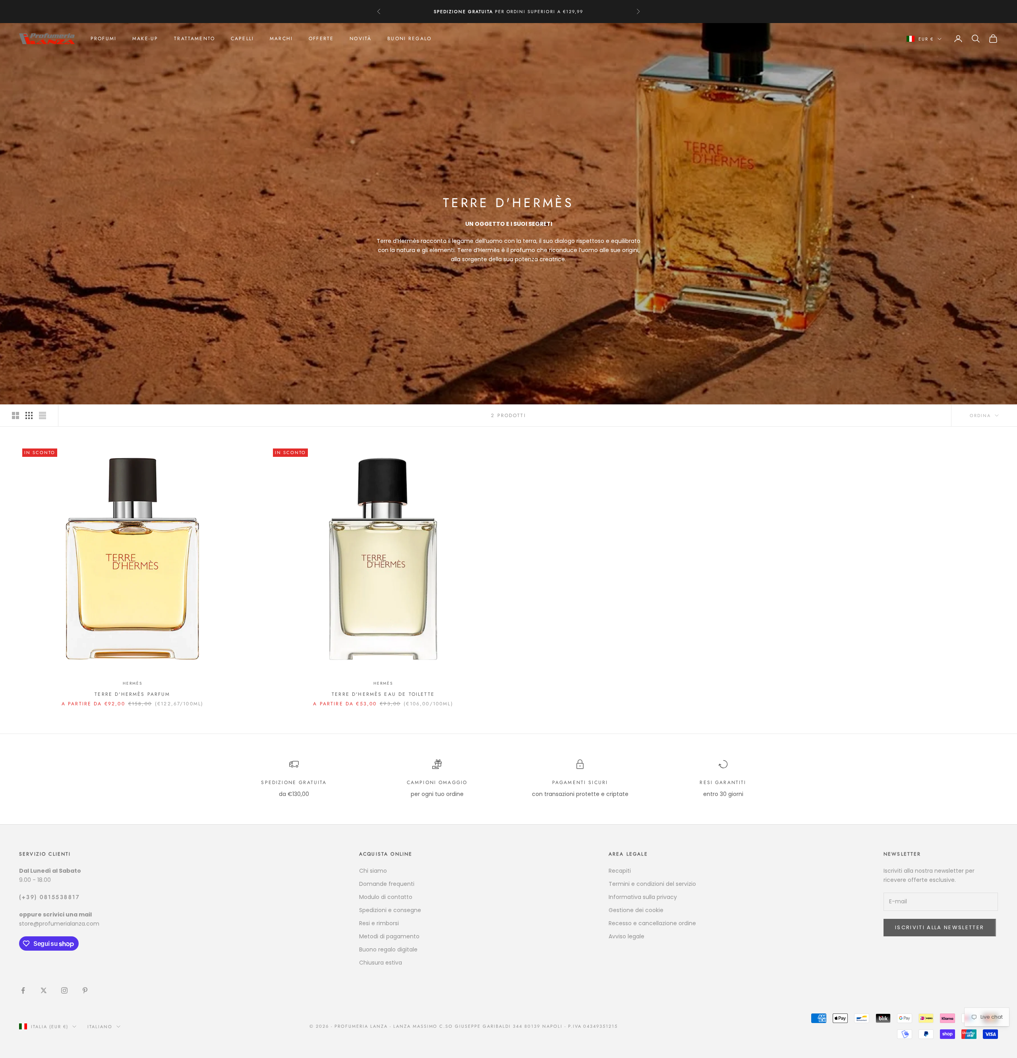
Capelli (242, 38)
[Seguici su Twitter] (44, 990)
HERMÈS (132, 683)
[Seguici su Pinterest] (85, 990)
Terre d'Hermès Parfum (132, 694)
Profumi (103, 38)
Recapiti (620, 871)
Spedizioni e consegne (390, 910)
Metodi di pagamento (389, 936)
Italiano (99, 1026)
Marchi (281, 38)
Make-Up (145, 38)
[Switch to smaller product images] (29, 415)
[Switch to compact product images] (42, 415)
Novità (360, 38)
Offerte (321, 38)
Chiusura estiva (380, 963)
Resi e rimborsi (379, 923)
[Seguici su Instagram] (64, 990)
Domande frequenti (386, 884)
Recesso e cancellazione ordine (652, 923)
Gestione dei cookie (636, 910)
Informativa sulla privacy (643, 897)
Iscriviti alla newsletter (939, 927)
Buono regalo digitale (388, 949)
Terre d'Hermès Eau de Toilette (383, 694)
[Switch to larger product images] (15, 415)
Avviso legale (626, 936)
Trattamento (194, 38)
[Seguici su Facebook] (23, 990)
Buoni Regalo (409, 38)
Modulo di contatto (385, 897)
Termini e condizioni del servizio (652, 884)
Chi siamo (373, 871)
